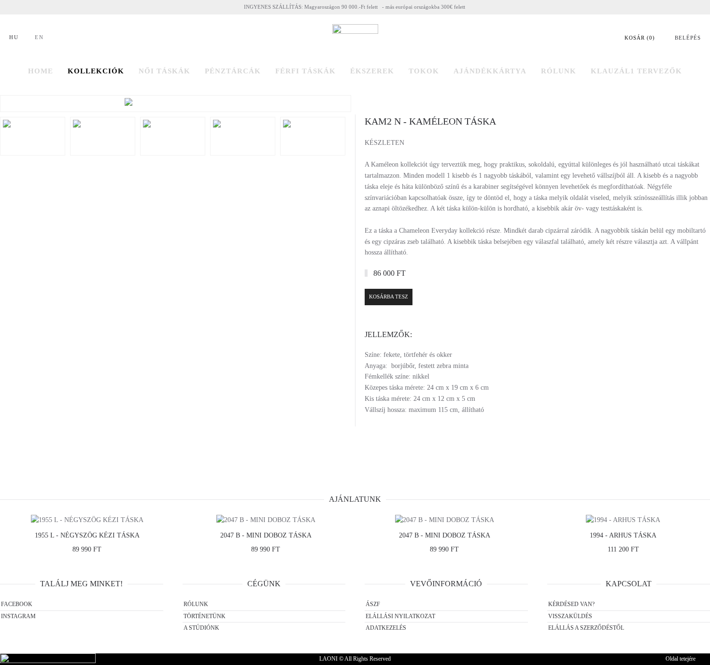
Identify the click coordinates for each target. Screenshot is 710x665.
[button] (175, 103)
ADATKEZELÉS (386, 627)
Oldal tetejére (681, 658)
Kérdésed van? (571, 604)
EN (39, 37)
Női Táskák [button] (164, 71)
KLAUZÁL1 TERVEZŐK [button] (636, 71)
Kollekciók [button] (96, 71)
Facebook (16, 604)
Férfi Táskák (305, 71)
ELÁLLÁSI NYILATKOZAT (400, 616)
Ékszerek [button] (372, 71)
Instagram (18, 616)
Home (40, 71)
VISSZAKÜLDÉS (570, 616)
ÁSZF (373, 604)
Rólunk (196, 604)
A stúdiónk (201, 627)
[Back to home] (355, 38)
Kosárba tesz (388, 296)
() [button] (640, 38)
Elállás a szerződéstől (586, 627)
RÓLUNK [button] (558, 71)
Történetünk (205, 616)
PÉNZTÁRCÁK (233, 71)
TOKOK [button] (424, 71)
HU (14, 37)
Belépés (688, 38)
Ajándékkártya (490, 71)
